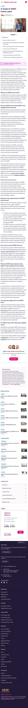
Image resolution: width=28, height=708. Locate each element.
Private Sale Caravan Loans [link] (7, 622)
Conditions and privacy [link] (6, 675)
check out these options (17, 173)
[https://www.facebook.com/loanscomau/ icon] (1, 582)
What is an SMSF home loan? (9, 40)
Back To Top (21, 542)
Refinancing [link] (3, 596)
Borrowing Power (5, 633)
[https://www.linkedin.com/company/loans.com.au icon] (4, 582)
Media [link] (2, 659)
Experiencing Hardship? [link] (6, 661)
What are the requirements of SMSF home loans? (13, 46)
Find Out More (20, 532)
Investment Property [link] (5, 599)
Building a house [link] (4, 594)
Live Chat (6, 384)
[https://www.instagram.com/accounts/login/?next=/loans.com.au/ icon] (6, 582)
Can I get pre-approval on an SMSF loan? (12, 55)
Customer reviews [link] (5, 654)
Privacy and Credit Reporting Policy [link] (8, 678)
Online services (4, 636)
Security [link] (3, 673)
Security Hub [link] (4, 666)
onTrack (2, 638)
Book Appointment (6, 552)
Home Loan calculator (6, 631)
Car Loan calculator (5, 629)
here (25, 696)
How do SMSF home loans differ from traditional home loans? (13, 43)
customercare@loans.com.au (9, 566)
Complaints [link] (3, 680)
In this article (5, 37)
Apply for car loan (5, 643)
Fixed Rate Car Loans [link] (5, 606)
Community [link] (3, 657)
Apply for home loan (5, 640)
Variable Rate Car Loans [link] (6, 608)
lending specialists (19, 175)
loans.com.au (4, 167)
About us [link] (3, 649)
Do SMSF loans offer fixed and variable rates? (13, 57)
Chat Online (5, 561)
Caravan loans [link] (4, 612)
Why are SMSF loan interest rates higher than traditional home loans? (12, 52)
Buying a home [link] (4, 592)
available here (4, 337)
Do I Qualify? (14, 359)
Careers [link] (3, 664)
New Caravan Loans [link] (5, 615)
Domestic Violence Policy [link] (6, 682)
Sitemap (3, 645)
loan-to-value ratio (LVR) (8, 251)
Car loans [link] (3, 603)
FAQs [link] (2, 652)
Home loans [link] (4, 589)
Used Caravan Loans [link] (5, 617)
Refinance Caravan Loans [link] (6, 619)
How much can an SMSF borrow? (10, 48)
